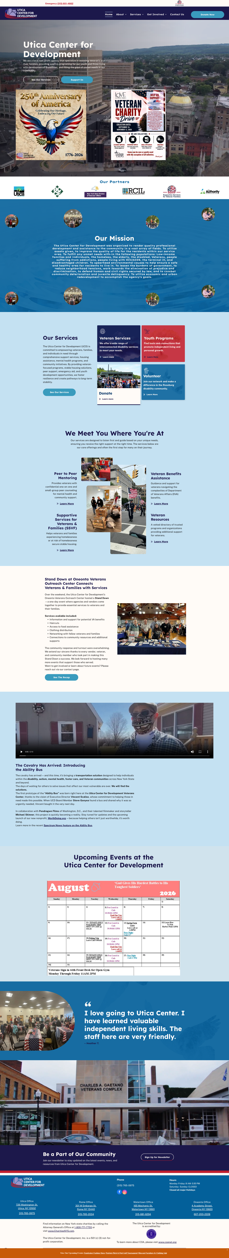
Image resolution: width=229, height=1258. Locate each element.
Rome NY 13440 (86, 1209)
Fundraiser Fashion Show (94, 1253)
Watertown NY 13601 (143, 1209)
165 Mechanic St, (143, 1205)
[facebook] (119, 1192)
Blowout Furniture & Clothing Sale (152, 1253)
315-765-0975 (27, 1213)
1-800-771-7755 (83, 1227)
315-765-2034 (86, 1214)
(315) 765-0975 (125, 1185)
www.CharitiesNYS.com (61, 1230)
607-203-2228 (202, 1214)
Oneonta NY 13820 (202, 1209)
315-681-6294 (143, 1214)
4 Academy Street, (202, 1205)
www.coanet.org (167, 1242)
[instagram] (124, 1192)
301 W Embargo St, (85, 1205)
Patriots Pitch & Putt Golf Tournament (121, 1253)
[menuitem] (108, 14)
